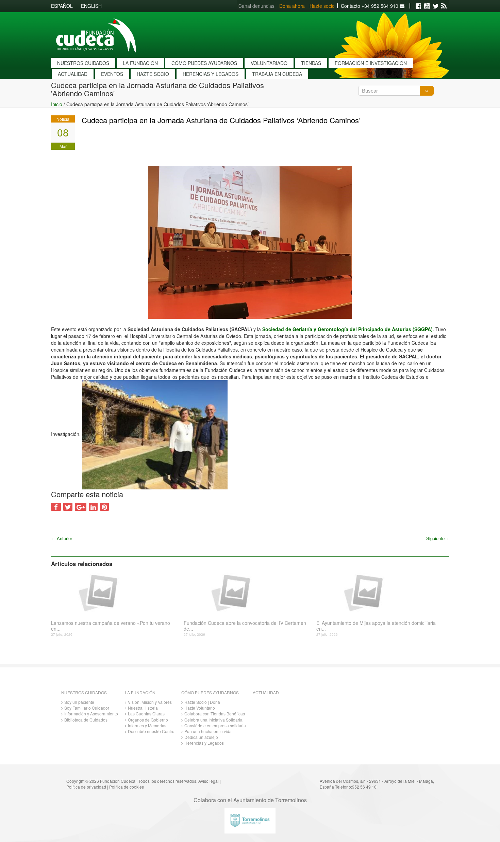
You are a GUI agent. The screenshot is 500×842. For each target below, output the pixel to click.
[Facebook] (418, 6)
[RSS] (444, 6)
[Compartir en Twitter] (68, 506)
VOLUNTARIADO (269, 63)
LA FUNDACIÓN (140, 63)
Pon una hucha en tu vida (208, 731)
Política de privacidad (86, 787)
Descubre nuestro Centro (151, 731)
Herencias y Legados (204, 743)
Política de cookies (126, 787)
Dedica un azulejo (201, 737)
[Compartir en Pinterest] (104, 506)
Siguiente (437, 538)
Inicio (56, 104)
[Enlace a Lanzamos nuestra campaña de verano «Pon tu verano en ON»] (115, 592)
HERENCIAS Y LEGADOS (210, 73)
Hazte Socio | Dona (202, 702)
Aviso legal (208, 781)
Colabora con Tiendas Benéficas (214, 713)
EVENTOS (112, 73)
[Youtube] (427, 6)
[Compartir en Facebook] (56, 506)
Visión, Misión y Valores (150, 702)
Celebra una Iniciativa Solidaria (213, 720)
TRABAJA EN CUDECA (277, 73)
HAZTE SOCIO (153, 73)
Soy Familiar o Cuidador (86, 708)
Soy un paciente (79, 702)
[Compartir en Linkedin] (93, 506)
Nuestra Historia (143, 708)
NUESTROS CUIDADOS (83, 63)
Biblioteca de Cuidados (85, 720)
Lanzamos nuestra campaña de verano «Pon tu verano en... (110, 626)
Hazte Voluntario (199, 708)
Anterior (61, 538)
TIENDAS (311, 63)
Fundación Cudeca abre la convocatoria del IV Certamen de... (245, 626)
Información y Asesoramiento (91, 713)
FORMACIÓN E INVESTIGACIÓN (371, 63)
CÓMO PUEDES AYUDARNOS (204, 63)
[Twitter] (435, 6)
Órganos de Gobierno (148, 720)
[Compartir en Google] (81, 506)
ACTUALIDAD (72, 73)
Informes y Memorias (147, 725)
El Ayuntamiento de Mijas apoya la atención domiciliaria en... (376, 626)
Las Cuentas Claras (146, 713)
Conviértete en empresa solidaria (215, 725)
